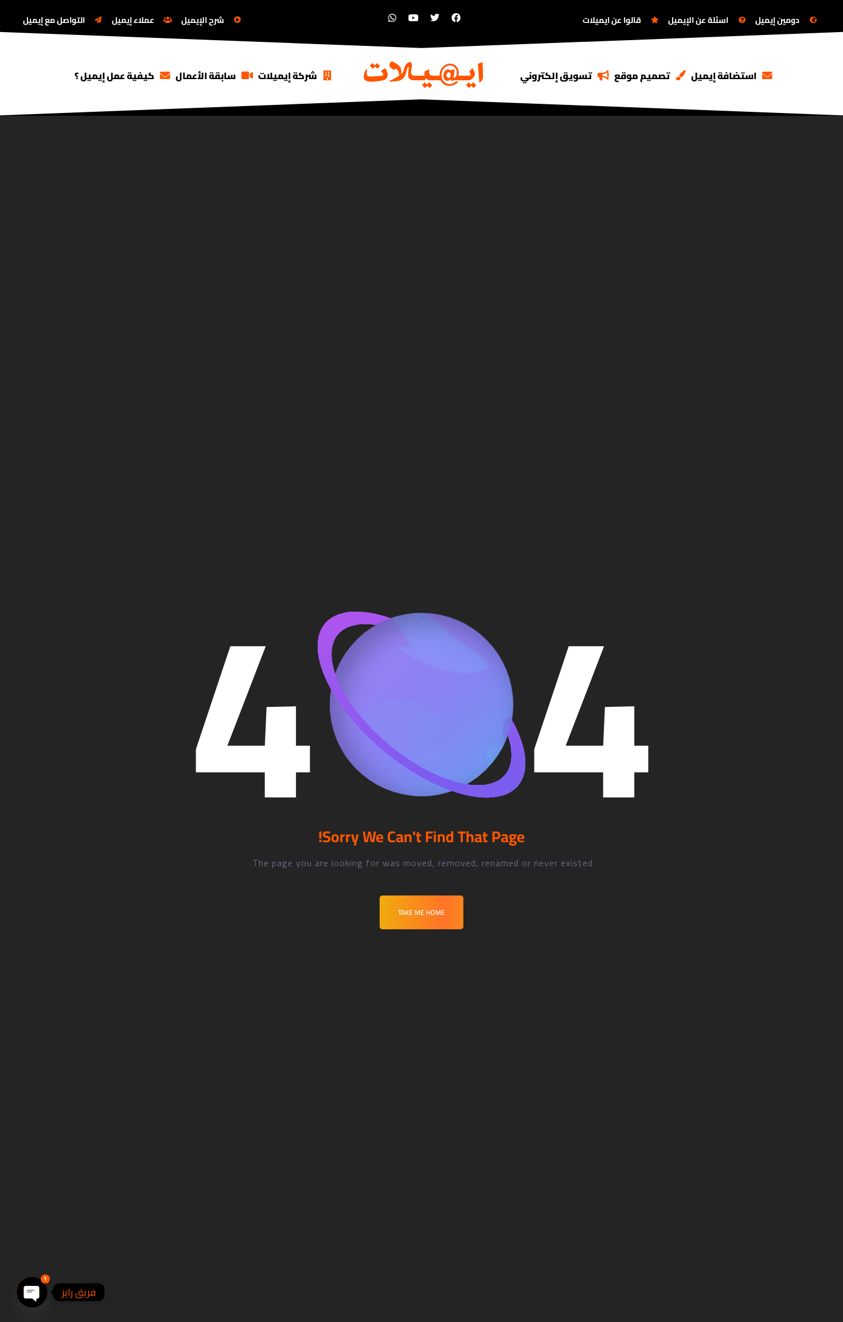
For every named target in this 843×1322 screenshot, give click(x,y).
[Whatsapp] (392, 18)
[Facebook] (456, 18)
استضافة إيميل (723, 75)
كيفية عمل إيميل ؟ (114, 75)
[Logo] (424, 74)
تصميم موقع (642, 75)
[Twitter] (435, 18)
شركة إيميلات (287, 75)
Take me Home (421, 912)
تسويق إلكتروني (556, 75)
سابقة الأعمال (205, 75)
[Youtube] (413, 18)
